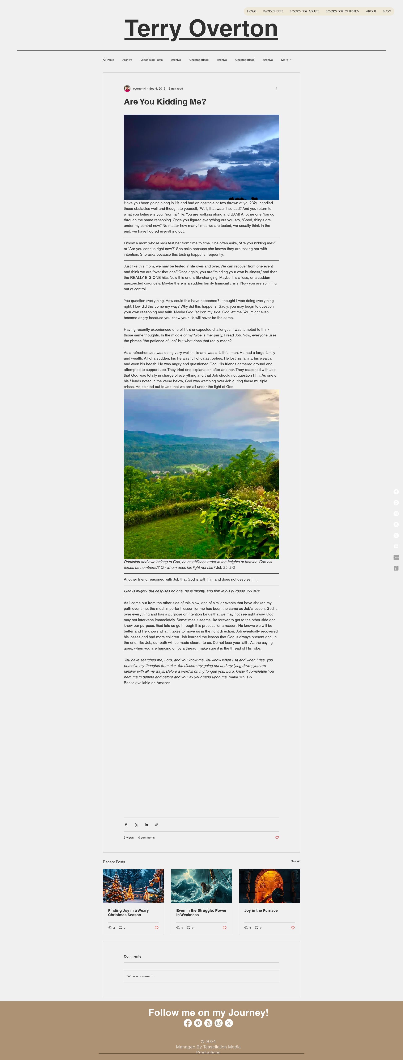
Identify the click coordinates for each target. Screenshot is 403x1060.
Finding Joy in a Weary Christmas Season (128, 912)
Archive (127, 59)
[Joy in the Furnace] (269, 886)
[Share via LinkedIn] (146, 825)
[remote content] (201, 755)
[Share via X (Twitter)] (136, 825)
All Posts (108, 59)
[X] (396, 535)
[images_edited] (396, 557)
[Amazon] (396, 524)
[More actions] (276, 88)
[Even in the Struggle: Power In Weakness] (201, 886)
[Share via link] (157, 825)
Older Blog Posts (152, 59)
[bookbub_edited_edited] (396, 546)
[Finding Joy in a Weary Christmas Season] (133, 886)
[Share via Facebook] (126, 825)
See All (295, 861)
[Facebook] (396, 491)
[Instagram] (396, 513)
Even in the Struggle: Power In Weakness (201, 912)
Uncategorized (199, 59)
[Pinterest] (396, 502)
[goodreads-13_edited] (396, 568)
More (284, 59)
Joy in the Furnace (261, 910)
